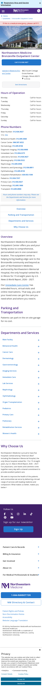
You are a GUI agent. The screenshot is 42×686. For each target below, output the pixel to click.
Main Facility (8, 339)
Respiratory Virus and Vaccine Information (15, 4)
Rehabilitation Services (12, 427)
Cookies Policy (23, 674)
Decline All (21, 683)
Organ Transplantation (12, 402)
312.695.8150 (19, 171)
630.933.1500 (27, 175)
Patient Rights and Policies (13, 611)
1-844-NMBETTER (21, 595)
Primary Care (8, 414)
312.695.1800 (17, 185)
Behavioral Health (10, 346)
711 (6, 135)
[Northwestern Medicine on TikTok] (33, 514)
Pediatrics (7, 408)
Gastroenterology (10, 364)
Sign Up (18, 529)
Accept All (21, 679)
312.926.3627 (18, 132)
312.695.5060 (21, 139)
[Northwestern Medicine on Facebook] (6, 514)
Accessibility (7, 617)
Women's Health (9, 433)
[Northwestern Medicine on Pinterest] (6, 517)
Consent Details (6, 674)
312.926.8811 (28, 167)
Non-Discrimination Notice (13, 614)
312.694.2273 (19, 153)
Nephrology (7, 389)
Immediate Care (9, 377)
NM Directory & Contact (21, 602)
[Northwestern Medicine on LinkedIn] (26, 514)
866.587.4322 (18, 142)
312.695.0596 (16, 164)
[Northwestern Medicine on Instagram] (20, 514)
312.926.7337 (14, 178)
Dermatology (8, 358)
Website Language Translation (15, 620)
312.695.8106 (17, 146)
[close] (40, 4)
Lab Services (8, 383)
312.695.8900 (16, 189)
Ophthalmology (9, 396)
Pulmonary (7, 421)
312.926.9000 (22, 149)
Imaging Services (10, 371)
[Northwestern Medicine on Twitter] (13, 514)
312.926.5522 (19, 160)
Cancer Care (8, 352)
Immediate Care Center (17, 285)
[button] (3, 10)
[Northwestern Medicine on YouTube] (13, 517)
